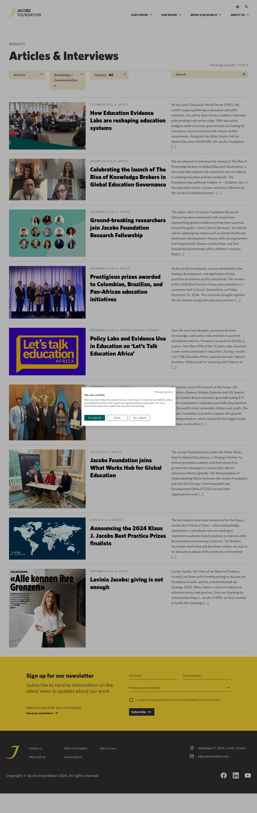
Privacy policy (164, 392)
